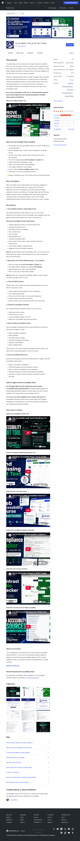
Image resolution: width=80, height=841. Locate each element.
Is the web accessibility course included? (18, 752)
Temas (22, 817)
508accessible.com (33, 678)
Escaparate (23, 814)
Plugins (22, 819)
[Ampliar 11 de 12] (33, 724)
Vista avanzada (58, 101)
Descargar (70, 44)
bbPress (64, 819)
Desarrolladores (38, 819)
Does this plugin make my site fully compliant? (19, 742)
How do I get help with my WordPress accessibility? (21, 777)
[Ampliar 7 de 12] (18, 712)
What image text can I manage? (15, 757)
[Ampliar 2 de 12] (33, 689)
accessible (70, 83)
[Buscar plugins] (22, 13)
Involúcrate (50, 814)
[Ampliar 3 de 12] (48, 689)
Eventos (50, 817)
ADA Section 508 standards (68, 86)
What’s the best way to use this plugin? (17, 782)
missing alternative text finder (68, 93)
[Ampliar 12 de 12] (48, 724)
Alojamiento (9, 819)
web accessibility (69, 96)
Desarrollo (40, 53)
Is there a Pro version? (12, 772)
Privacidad (9, 822)
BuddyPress (65, 822)
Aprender (36, 814)
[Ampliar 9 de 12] (48, 712)
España (23, 831)
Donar (50, 819)
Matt (63, 817)
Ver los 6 (71, 79)
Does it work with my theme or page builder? (19, 767)
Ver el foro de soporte (60, 145)
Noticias (8, 817)
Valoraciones (20, 53)
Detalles (10, 53)
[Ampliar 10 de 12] (18, 724)
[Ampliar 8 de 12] (33, 712)
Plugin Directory (10, 8)
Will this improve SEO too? (13, 762)
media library (70, 89)
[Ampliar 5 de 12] (33, 700)
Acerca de (9, 814)
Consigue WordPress (71, 2)
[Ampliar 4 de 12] (18, 700)
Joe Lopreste (21, 46)
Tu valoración (57, 129)
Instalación (30, 53)
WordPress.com (66, 814)
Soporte (71, 53)
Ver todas (71, 129)
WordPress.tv (38, 822)
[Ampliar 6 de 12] (48, 700)
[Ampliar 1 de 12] (18, 689)
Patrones (22, 822)
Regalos (50, 822)
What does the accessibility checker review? (19, 747)
